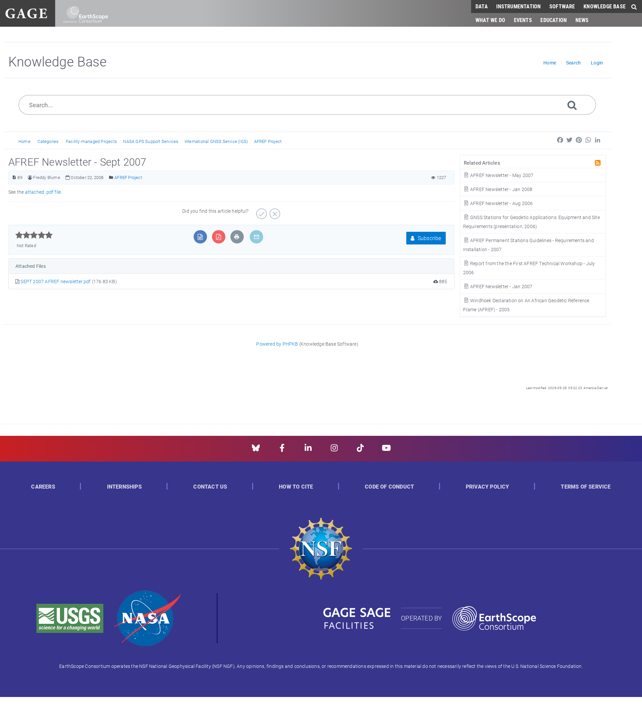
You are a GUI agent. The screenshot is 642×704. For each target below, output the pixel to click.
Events (523, 19)
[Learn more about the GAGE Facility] (26, 12)
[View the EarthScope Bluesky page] (256, 450)
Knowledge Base (604, 6)
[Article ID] (14, 177)
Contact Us (210, 487)
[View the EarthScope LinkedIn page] (308, 450)
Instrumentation (518, 6)
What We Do (490, 19)
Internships (124, 487)
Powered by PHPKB (277, 344)
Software (562, 6)
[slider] (33, 235)
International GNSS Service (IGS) (216, 141)
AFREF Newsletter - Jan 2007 (501, 286)
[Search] (572, 105)
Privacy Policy (487, 487)
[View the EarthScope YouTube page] (386, 450)
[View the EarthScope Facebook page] (282, 450)
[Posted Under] (111, 177)
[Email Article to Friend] (256, 237)
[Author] (30, 177)
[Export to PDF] (218, 237)
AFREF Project (268, 141)
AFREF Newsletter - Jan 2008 (501, 189)
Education (553, 19)
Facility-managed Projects (91, 141)
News (582, 19)
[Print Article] (237, 237)
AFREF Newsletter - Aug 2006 (501, 203)
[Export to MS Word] (200, 237)
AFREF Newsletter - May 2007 (501, 175)
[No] (274, 211)
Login (597, 62)
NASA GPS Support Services (150, 141)
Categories (48, 141)
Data (481, 6)
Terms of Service (586, 487)
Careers (43, 487)
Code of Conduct (389, 487)
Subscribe (428, 237)
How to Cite (296, 487)
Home (24, 141)
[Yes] (260, 211)
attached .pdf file (43, 192)
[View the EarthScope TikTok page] (360, 450)
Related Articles (482, 162)
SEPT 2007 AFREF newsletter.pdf (56, 281)
